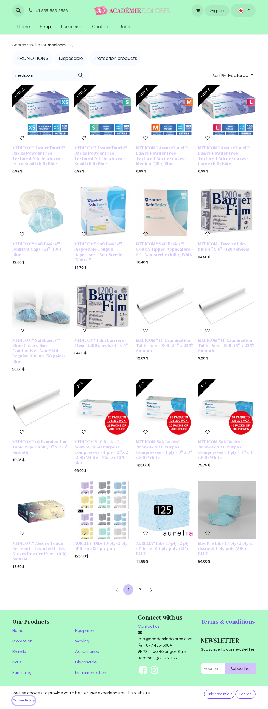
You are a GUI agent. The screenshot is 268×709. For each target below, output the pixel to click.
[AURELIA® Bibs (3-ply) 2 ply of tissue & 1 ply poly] (103, 510)
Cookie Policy (24, 700)
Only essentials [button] (219, 694)
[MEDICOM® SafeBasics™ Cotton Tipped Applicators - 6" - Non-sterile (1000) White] (165, 211)
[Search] (80, 75)
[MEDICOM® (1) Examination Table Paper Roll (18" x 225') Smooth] (227, 307)
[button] (18, 10)
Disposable (86, 662)
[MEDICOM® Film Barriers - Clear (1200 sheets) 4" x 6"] (103, 307)
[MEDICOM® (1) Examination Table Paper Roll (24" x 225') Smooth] (165, 307)
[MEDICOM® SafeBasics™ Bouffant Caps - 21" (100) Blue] (41, 211)
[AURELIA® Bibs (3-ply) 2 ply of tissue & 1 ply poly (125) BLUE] (165, 510)
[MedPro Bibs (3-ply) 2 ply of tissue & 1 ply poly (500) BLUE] (227, 510)
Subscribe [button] (240, 668)
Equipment (85, 630)
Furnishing (22, 672)
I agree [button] (245, 694)
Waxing (82, 641)
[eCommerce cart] (198, 10)
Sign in (217, 10)
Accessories (87, 651)
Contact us (149, 626)
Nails (16, 662)
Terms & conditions (228, 621)
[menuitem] (23, 26)
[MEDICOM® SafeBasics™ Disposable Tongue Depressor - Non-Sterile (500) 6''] (103, 211)
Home (18, 630)
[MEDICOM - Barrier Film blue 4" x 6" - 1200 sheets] (227, 211)
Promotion (22, 641)
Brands (19, 651)
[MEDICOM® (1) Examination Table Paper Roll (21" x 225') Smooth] (41, 408)
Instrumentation (90, 672)
